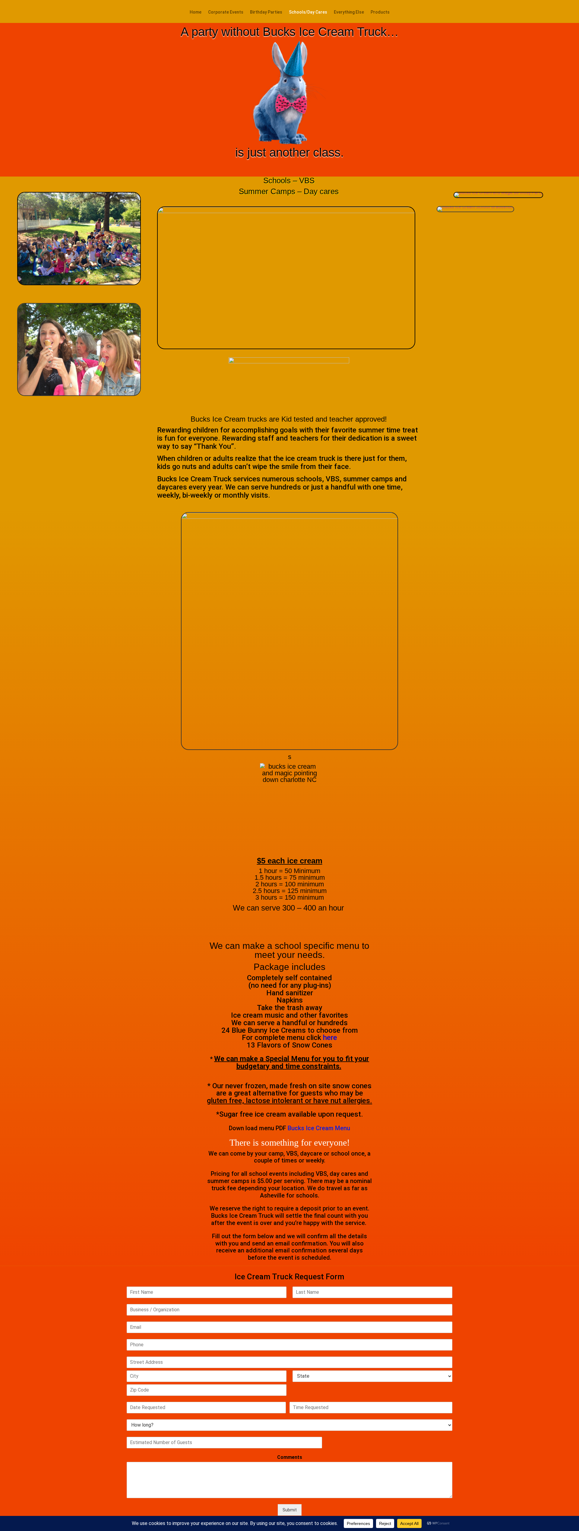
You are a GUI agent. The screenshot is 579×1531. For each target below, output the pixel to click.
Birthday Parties (266, 12)
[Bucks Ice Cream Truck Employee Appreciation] (79, 283)
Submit (290, 1509)
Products (380, 12)
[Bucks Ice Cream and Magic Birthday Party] (498, 196)
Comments (289, 1457)
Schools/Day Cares (308, 12)
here (330, 1037)
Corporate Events (225, 12)
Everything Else (349, 12)
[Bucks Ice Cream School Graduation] (475, 210)
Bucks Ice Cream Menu (319, 1128)
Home (195, 12)
